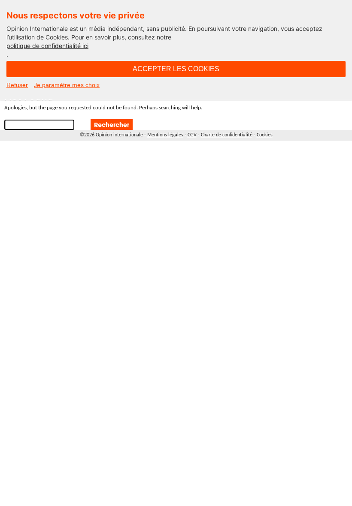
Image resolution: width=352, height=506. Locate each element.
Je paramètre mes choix (67, 84)
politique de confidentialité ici (47, 45)
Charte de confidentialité (226, 135)
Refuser (17, 84)
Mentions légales (165, 135)
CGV (192, 135)
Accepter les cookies (176, 68)
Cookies (265, 135)
